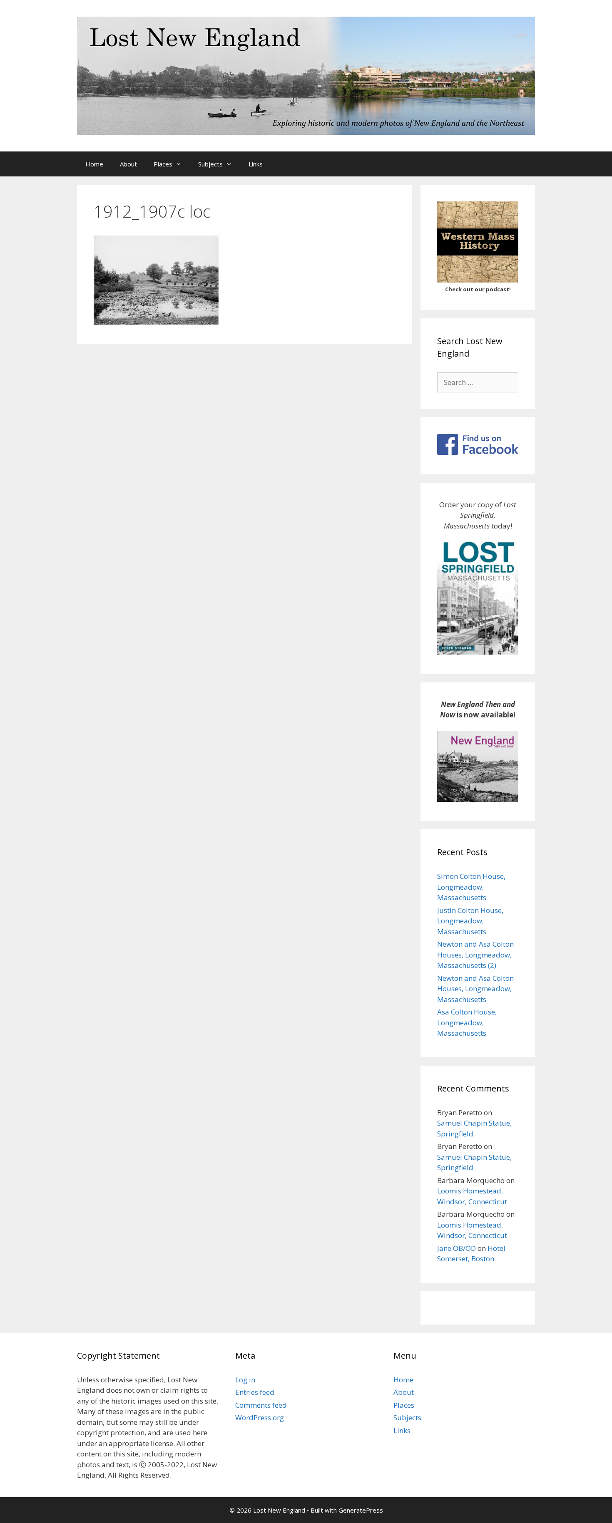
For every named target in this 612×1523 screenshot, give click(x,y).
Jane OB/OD (456, 1248)
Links (256, 164)
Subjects (210, 164)
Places (163, 164)
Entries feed (254, 1392)
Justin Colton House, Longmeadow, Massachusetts (470, 920)
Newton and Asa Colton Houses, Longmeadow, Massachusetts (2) (475, 954)
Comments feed (261, 1405)
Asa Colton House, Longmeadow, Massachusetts (467, 1022)
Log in (245, 1379)
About (128, 164)
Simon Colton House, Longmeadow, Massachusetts (471, 886)
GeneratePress (360, 1510)
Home (94, 164)
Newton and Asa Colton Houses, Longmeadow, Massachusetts (475, 988)
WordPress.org (259, 1417)
